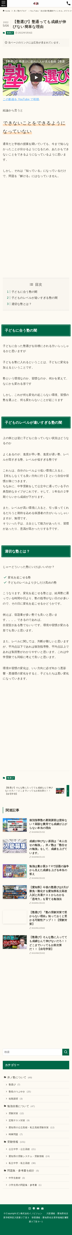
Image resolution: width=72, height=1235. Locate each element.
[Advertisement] (36, 228)
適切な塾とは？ (22, 303)
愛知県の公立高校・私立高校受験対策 (32, 1127)
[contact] (42, 1208)
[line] (33, 1208)
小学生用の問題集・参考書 (25, 1185)
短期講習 (16, 1098)
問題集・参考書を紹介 (23, 1170)
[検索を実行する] (65, 1052)
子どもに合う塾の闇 (24, 291)
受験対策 (16, 1113)
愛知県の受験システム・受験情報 (29, 1156)
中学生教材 (17, 1178)
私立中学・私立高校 (22, 1163)
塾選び (10, 33)
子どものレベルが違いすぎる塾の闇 (34, 297)
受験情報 (16, 1141)
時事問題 (16, 1134)
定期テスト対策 (19, 1120)
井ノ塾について (19, 1077)
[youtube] (38, 1208)
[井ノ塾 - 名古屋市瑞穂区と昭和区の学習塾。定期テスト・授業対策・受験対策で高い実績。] (36, 3)
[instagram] (29, 1208)
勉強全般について (21, 1106)
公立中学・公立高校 (22, 1149)
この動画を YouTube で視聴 (21, 99)
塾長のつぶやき (20, 1091)
